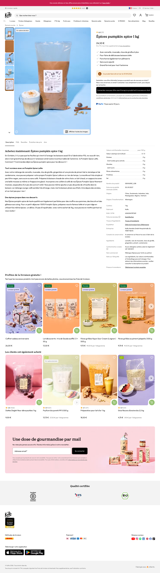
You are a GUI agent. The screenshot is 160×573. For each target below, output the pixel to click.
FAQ (17, 142)
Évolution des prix (35, 142)
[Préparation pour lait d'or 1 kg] (99, 387)
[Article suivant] (9, 132)
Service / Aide (148, 8)
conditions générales (103, 98)
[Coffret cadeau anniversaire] (24, 315)
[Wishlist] (134, 15)
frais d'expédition (124, 46)
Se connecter (80, 451)
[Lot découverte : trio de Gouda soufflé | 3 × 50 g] (61, 315)
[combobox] (72, 15)
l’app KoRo (106, 3)
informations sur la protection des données (133, 98)
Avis (45, 142)
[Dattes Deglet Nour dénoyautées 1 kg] (24, 387)
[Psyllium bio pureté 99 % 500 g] (61, 387)
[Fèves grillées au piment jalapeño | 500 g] (136, 315)
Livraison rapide (12, 8)
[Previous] (4, 21)
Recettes (24, 142)
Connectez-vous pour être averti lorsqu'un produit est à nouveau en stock (123, 90)
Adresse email (21, 451)
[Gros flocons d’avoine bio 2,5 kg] (136, 387)
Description (10, 142)
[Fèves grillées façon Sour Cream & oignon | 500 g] (99, 315)
